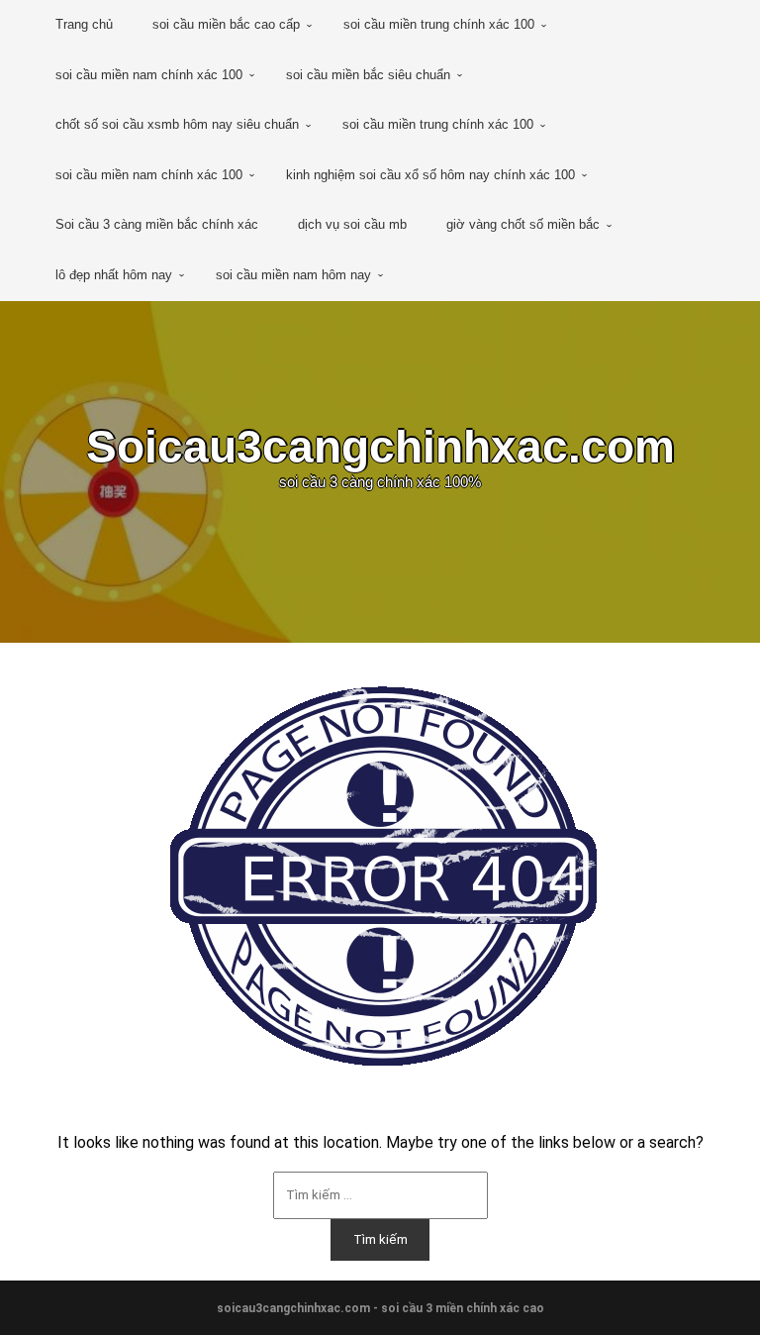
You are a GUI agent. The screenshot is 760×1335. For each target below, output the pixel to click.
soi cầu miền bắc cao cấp (226, 24)
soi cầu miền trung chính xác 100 (438, 24)
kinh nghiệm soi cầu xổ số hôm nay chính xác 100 (430, 174)
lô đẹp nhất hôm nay (113, 274)
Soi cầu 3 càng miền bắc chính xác (156, 224)
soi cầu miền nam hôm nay (293, 274)
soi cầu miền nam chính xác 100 (148, 74)
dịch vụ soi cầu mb (352, 224)
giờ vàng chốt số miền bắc (523, 224)
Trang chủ (84, 24)
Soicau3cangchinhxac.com (380, 446)
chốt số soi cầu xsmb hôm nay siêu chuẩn (177, 124)
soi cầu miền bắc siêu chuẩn (368, 74)
